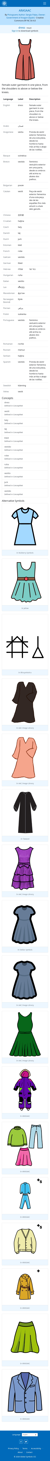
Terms (24, 1448)
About (20, 1452)
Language (16, 1434)
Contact (29, 1452)
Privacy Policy (13, 1448)
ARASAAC (25, 10)
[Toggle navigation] (44, 3)
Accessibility (36, 1448)
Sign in (15, 30)
